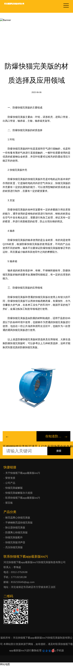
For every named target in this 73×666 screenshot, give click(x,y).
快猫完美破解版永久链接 (19, 492)
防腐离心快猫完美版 (16, 532)
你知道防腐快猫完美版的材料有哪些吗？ (53, 436)
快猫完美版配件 (14, 537)
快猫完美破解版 (36, 23)
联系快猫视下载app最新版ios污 (22, 497)
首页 (20, 23)
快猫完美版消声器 (15, 542)
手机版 (60, 650)
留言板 (9, 502)
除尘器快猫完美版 (15, 527)
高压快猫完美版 (14, 547)
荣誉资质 (10, 477)
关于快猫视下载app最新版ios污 (22, 473)
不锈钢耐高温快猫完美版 (19, 522)
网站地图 (5, 664)
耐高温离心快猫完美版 (17, 517)
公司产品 (10, 482)
